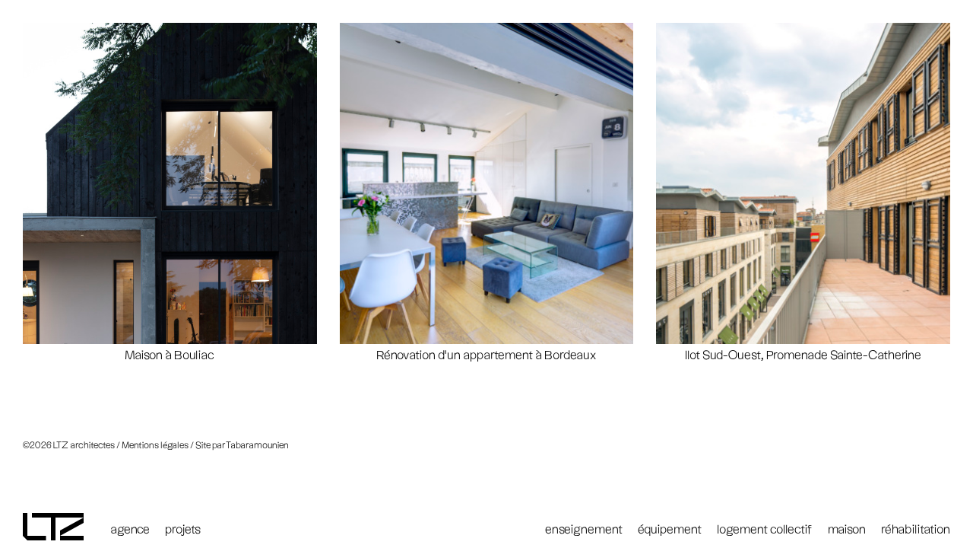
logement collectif (765, 530)
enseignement (584, 530)
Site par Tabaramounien (242, 445)
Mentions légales (155, 445)
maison (847, 530)
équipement (670, 530)
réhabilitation (915, 530)
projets (183, 530)
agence (130, 530)
